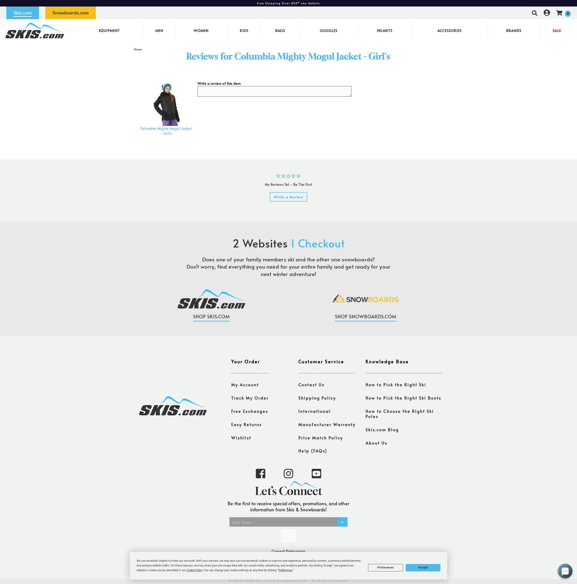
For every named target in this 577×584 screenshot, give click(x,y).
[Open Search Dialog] (534, 13)
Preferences (385, 567)
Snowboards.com (71, 13)
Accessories (449, 30)
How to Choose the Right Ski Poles (400, 414)
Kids (244, 30)
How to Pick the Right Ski (396, 384)
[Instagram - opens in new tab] (288, 473)
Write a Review (288, 196)
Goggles (328, 30)
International (314, 411)
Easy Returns (246, 424)
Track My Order (250, 398)
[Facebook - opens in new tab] (260, 473)
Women (201, 30)
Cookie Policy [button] (194, 570)
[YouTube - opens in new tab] (316, 473)
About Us (376, 443)
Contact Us (311, 384)
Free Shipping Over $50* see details (288, 3)
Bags (280, 30)
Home (138, 49)
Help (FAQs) (312, 451)
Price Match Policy (320, 437)
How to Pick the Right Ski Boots (403, 398)
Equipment (109, 30)
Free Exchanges (249, 411)
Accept (423, 567)
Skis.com (23, 13)
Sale (557, 30)
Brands (513, 30)
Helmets (384, 30)
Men (159, 30)
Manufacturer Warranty (327, 424)
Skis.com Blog (382, 429)
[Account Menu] (547, 13)
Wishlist (241, 437)
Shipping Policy (317, 398)
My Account (245, 384)
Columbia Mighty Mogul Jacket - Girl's (165, 131)
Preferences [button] (285, 570)
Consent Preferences (288, 550)
